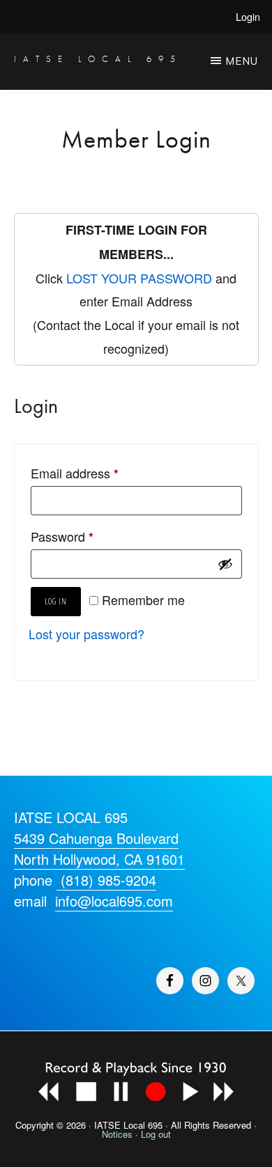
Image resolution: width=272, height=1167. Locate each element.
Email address (75, 473)
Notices (117, 1134)
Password (62, 536)
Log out (156, 1134)
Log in (56, 601)
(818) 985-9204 (106, 880)
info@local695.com (114, 901)
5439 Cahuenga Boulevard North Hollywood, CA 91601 (99, 848)
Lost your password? (86, 634)
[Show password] (225, 564)
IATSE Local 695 (98, 59)
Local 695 (143, 1124)
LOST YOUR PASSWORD (139, 278)
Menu (241, 61)
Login (248, 16)
